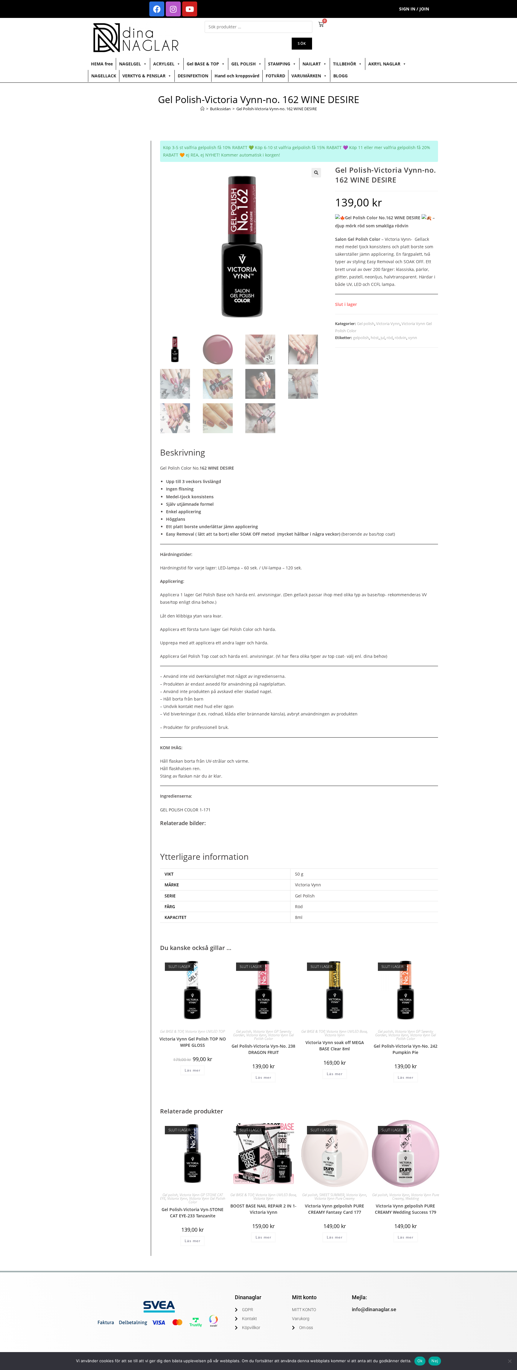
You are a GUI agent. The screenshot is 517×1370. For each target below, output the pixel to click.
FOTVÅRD (275, 76)
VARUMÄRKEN (306, 76)
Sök (302, 43)
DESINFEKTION (193, 76)
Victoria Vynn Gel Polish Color (274, 1036)
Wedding (412, 1198)
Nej (434, 1360)
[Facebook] (156, 8)
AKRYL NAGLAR (384, 64)
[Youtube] (189, 8)
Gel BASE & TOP (203, 64)
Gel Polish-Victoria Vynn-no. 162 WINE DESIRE (276, 108)
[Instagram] (173, 8)
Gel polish (365, 323)
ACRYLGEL (163, 64)
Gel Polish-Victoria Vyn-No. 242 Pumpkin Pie (405, 1049)
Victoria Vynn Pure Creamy (334, 1198)
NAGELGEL (130, 64)
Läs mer (192, 1070)
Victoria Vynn (388, 323)
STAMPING (279, 64)
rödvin (400, 337)
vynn (412, 337)
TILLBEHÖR (344, 64)
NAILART (311, 64)
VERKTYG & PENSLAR (143, 76)
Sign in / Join (414, 9)
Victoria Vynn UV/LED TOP (205, 1031)
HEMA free (102, 64)
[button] (316, 172)
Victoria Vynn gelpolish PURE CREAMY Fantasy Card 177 (334, 1209)
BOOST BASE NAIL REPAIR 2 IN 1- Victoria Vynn (263, 1209)
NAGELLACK (103, 76)
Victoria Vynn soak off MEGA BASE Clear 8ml (334, 1046)
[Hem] (202, 108)
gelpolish (361, 337)
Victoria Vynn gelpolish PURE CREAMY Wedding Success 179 (405, 1209)
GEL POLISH (243, 64)
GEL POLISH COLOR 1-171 (185, 810)
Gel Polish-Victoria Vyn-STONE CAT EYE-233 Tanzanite (192, 1213)
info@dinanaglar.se (374, 1309)
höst (375, 337)
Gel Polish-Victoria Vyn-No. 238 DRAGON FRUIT (263, 1049)
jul (383, 337)
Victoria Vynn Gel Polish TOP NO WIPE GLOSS (192, 1042)
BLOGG (340, 76)
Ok (420, 1360)
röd (390, 337)
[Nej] (510, 1361)
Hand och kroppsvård (237, 76)
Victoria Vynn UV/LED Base (346, 1031)
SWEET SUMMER (331, 1194)
